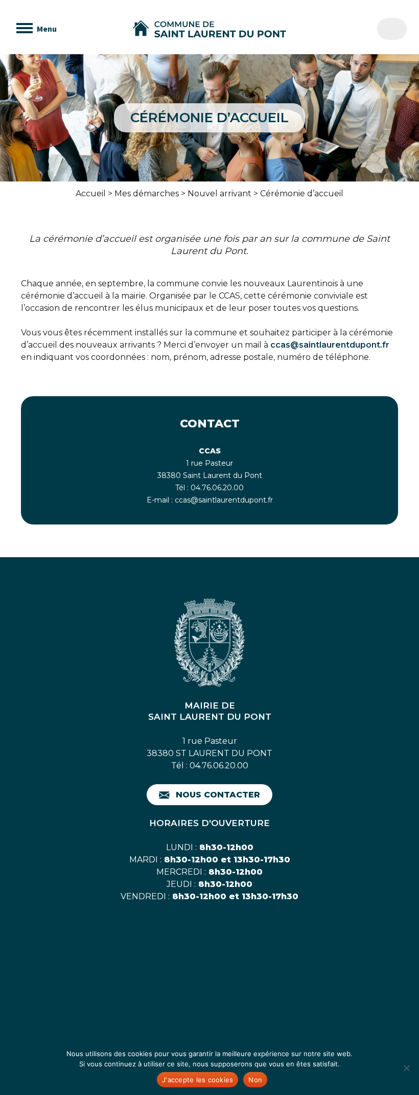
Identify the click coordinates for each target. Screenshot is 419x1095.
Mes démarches (146, 193)
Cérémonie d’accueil (301, 193)
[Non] (406, 1068)
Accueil (91, 193)
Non (255, 1080)
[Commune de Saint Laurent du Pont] (209, 29)
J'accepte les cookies (197, 1080)
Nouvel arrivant (219, 193)
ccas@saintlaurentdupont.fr (329, 345)
